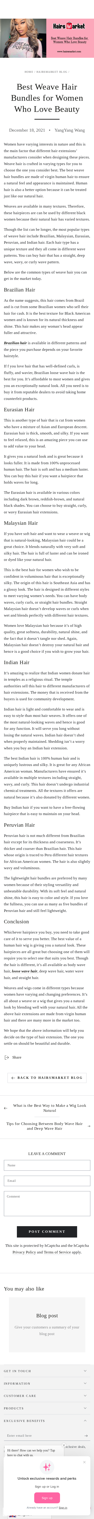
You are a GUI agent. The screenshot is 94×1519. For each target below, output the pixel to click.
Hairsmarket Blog (52, 71)
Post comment (47, 1231)
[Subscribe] (87, 1435)
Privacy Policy (24, 1252)
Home (29, 71)
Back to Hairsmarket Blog (50, 1078)
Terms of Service (57, 1252)
